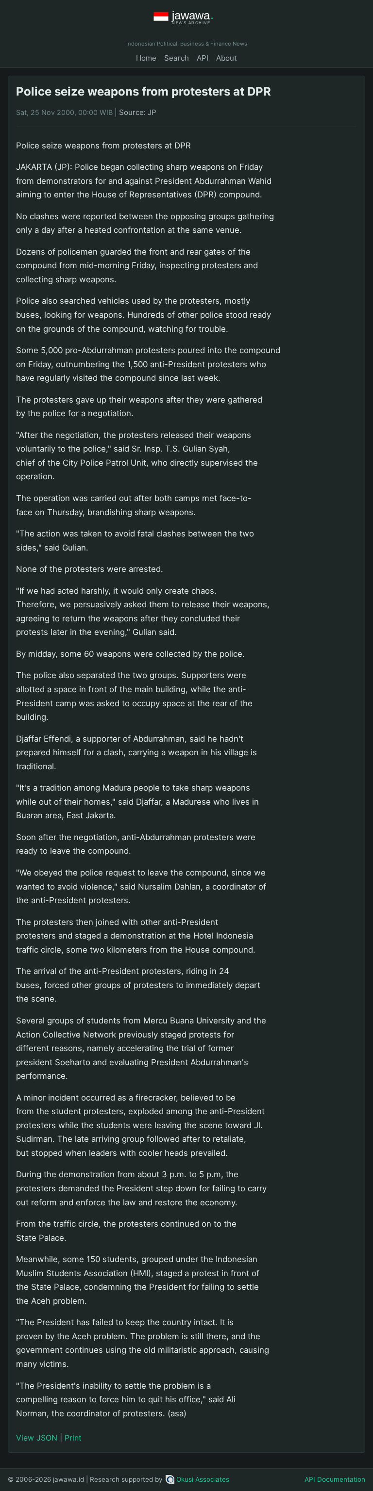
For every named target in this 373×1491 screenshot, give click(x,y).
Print (73, 1437)
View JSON (36, 1437)
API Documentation (335, 1479)
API (202, 58)
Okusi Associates (202, 1479)
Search (176, 58)
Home (146, 58)
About (226, 58)
